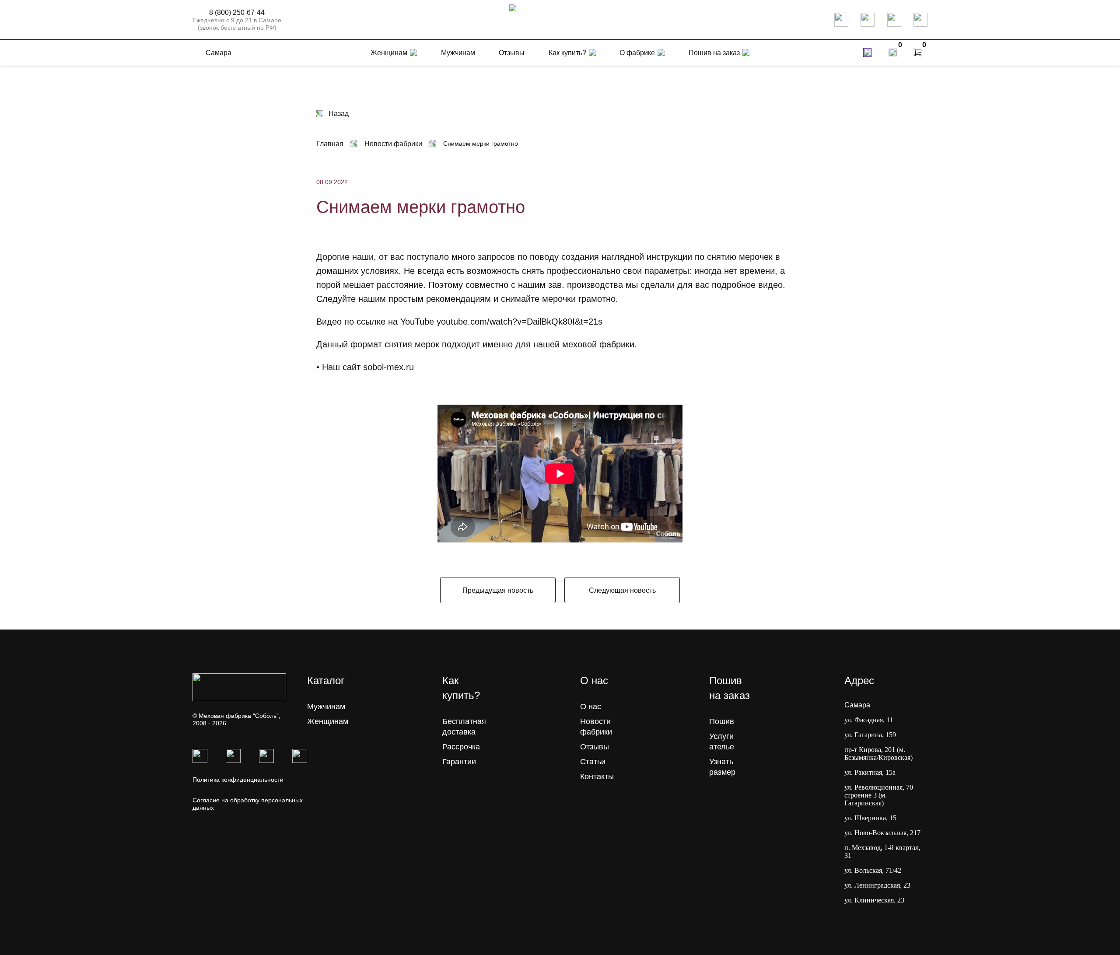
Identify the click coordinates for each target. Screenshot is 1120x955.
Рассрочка (461, 746)
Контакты (597, 776)
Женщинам (327, 721)
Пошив (721, 721)
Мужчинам (326, 706)
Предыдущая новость (497, 590)
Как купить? (567, 52)
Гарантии (459, 761)
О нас (590, 706)
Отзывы (594, 746)
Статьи (593, 761)
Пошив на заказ (714, 52)
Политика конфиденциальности (238, 779)
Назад (339, 113)
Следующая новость (622, 590)
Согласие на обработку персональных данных (247, 804)
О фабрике (637, 52)
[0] (893, 52)
